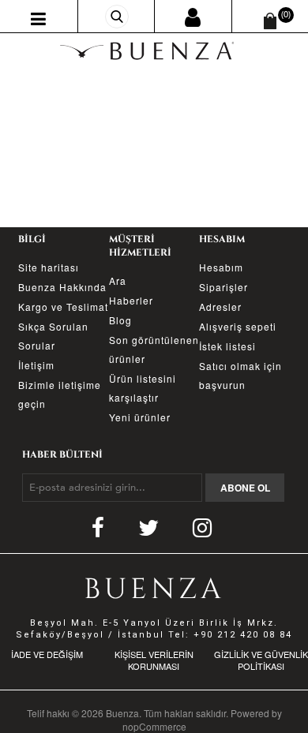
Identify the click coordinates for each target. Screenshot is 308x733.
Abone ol (245, 488)
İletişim (36, 365)
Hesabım (221, 267)
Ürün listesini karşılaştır (142, 388)
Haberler (131, 300)
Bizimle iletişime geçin (59, 394)
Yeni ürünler (140, 417)
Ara (117, 280)
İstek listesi (227, 346)
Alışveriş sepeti (237, 326)
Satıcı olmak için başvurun (240, 375)
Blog (120, 320)
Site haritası (48, 267)
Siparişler (223, 287)
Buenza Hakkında (62, 287)
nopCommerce (154, 726)
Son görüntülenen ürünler (154, 349)
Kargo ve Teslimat (63, 306)
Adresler (220, 306)
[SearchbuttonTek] (117, 16)
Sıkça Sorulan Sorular (53, 336)
